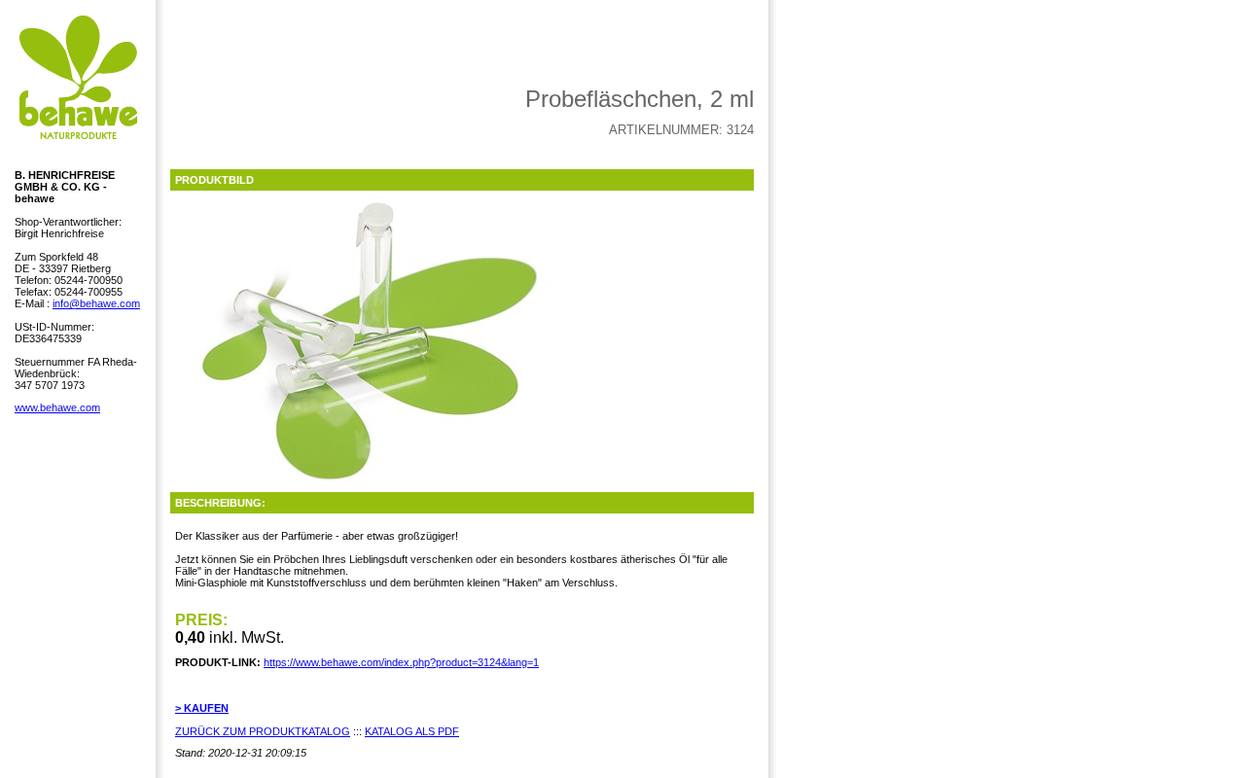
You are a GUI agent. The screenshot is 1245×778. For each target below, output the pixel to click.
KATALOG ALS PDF (412, 731)
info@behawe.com (96, 303)
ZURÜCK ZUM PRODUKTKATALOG (262, 731)
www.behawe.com (57, 407)
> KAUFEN (202, 708)
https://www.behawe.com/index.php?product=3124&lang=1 (401, 662)
